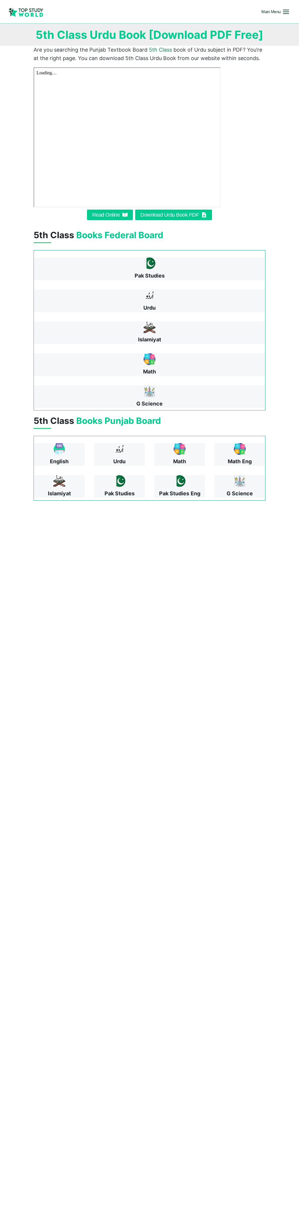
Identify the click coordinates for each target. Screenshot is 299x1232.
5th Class (160, 50)
